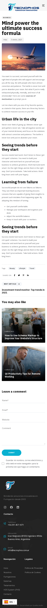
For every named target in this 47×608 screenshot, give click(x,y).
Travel (32, 268)
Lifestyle (22, 268)
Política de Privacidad (34, 568)
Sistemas (7, 581)
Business (7, 17)
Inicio (6, 568)
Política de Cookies (33, 572)
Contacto (7, 594)
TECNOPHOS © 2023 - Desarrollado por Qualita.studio (23, 605)
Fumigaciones (10, 577)
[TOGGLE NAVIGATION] (37, 5)
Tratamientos (9, 585)
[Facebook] (11, 507)
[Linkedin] (17, 507)
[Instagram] (5, 507)
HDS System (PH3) (12, 590)
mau (5, 39)
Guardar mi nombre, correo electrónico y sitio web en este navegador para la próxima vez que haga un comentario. (24, 463)
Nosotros (7, 572)
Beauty (12, 268)
